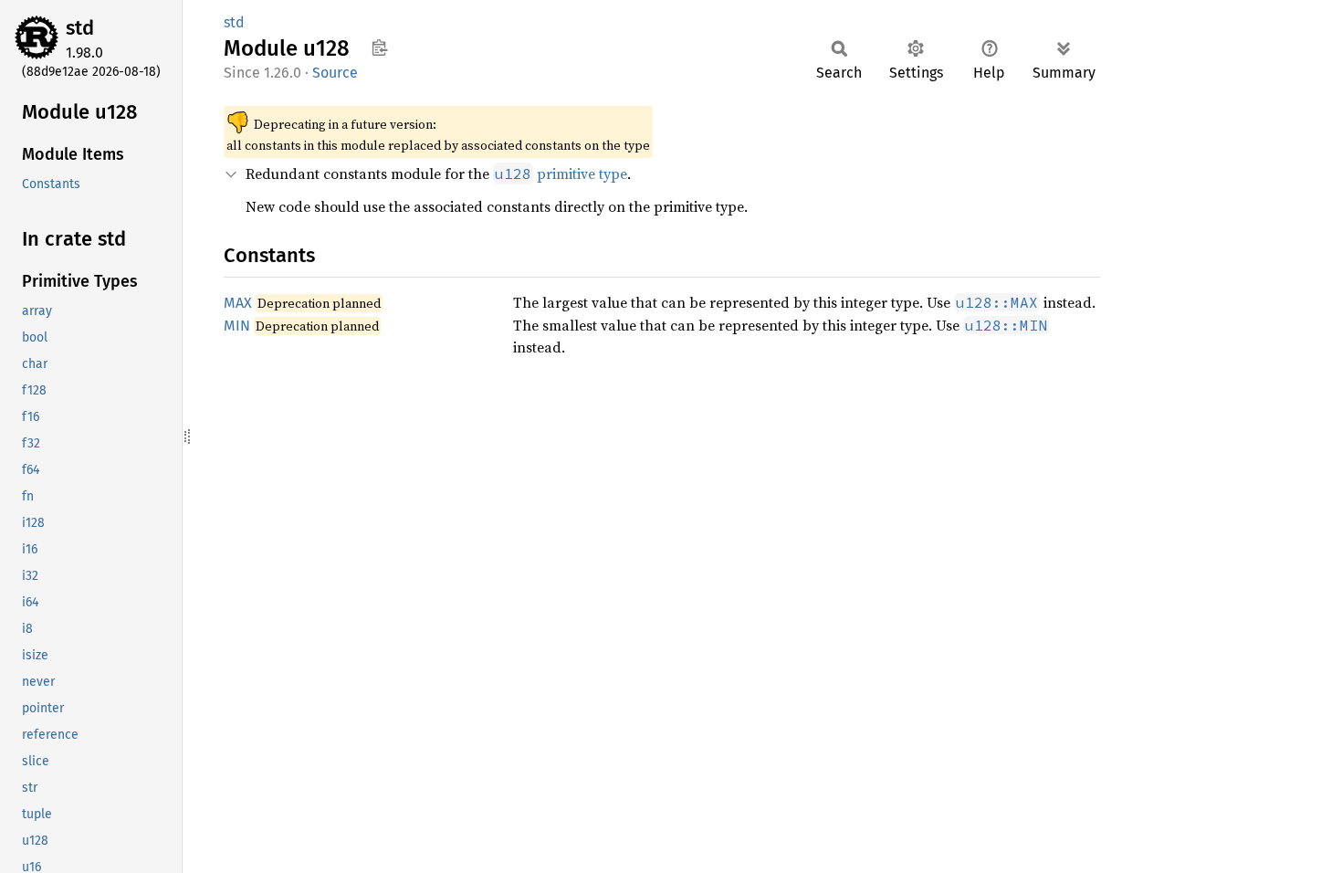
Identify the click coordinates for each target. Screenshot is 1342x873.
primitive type (561, 173)
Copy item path (379, 47)
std (80, 28)
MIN (237, 325)
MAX (238, 302)
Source (335, 72)
